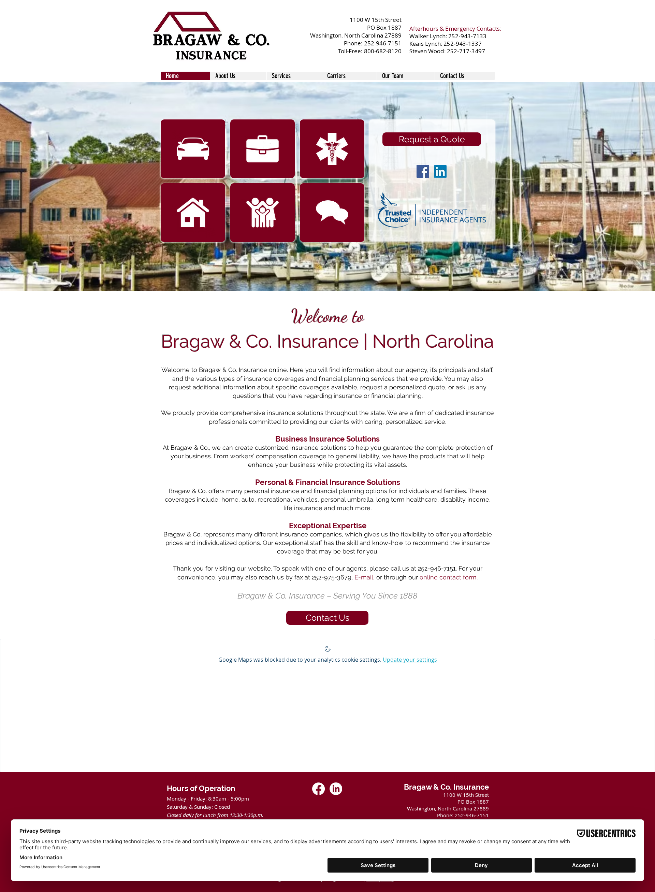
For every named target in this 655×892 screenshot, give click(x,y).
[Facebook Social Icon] (423, 171)
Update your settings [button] (410, 659)
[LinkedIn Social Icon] (440, 171)
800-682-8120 (383, 51)
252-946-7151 (383, 43)
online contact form (448, 577)
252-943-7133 (467, 36)
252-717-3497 (466, 51)
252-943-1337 (462, 43)
